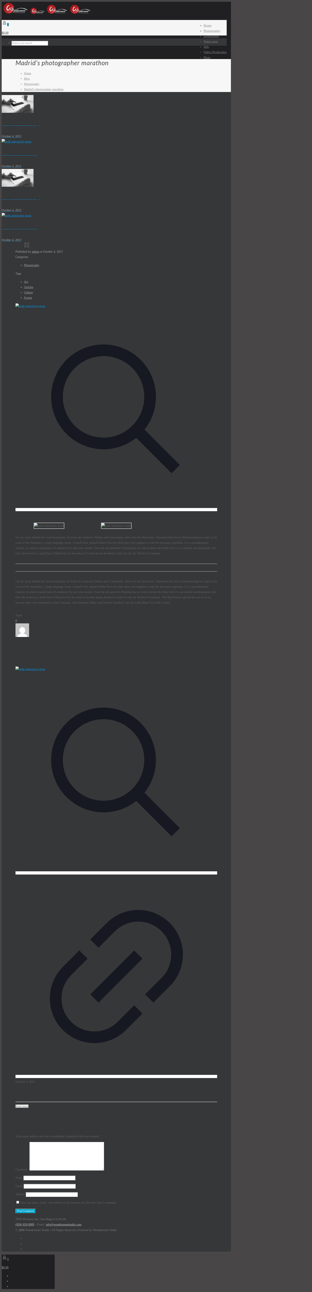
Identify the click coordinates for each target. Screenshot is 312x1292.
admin (35, 251)
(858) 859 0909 (24, 1224)
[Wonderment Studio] (47, 13)
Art (26, 281)
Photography (31, 84)
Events (28, 297)
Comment (22, 1169)
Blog (27, 78)
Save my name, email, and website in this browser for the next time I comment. (69, 1202)
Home (27, 73)
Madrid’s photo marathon (40, 1093)
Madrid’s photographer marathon (43, 89)
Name (18, 1177)
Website (20, 1194)
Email (19, 1186)
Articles (28, 287)
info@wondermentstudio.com (64, 1224)
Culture (28, 292)
